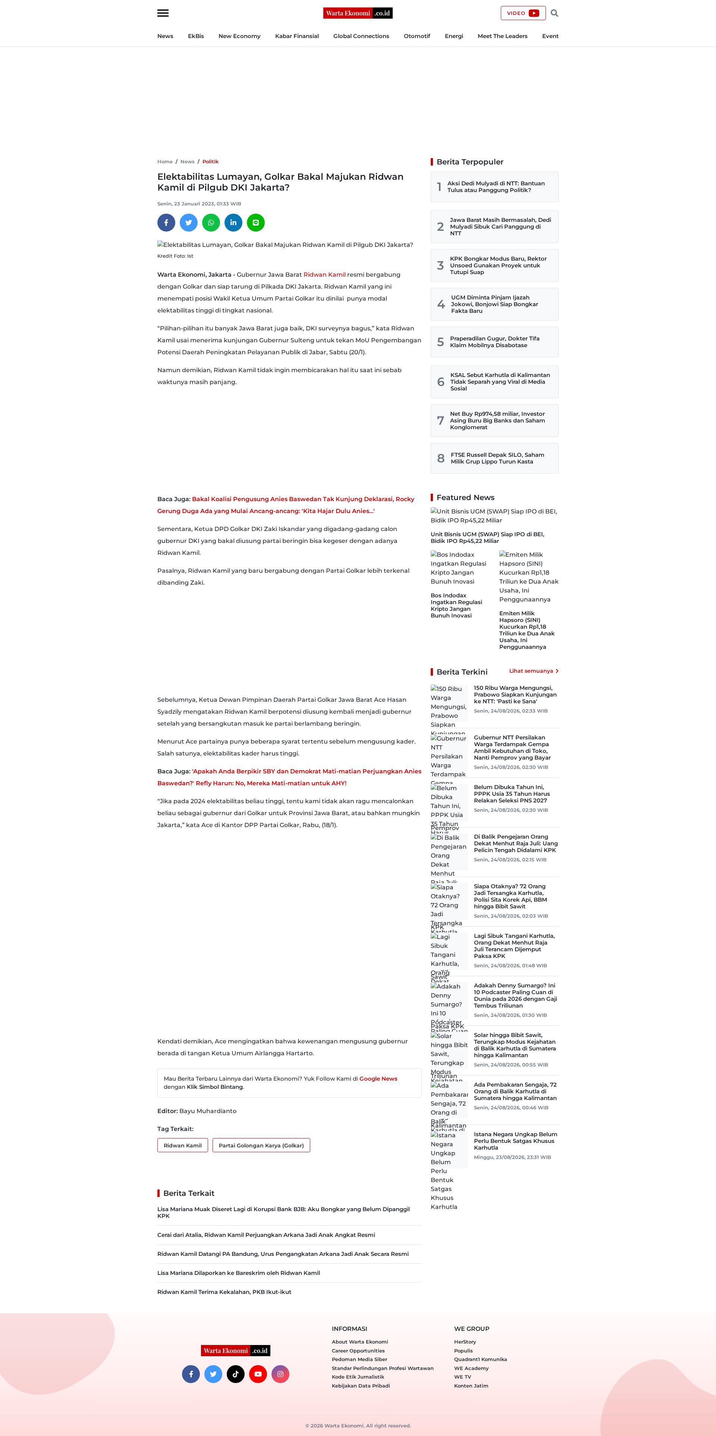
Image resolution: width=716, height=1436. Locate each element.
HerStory (465, 1342)
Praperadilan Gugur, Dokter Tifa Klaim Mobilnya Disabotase (495, 342)
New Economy (240, 36)
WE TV (462, 1377)
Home (165, 161)
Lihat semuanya (531, 670)
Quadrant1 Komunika (480, 1359)
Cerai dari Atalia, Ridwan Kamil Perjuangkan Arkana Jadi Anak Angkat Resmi (266, 1234)
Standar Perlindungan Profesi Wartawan (383, 1368)
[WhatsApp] (211, 223)
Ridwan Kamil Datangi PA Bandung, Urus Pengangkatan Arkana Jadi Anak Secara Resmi (283, 1253)
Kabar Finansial (297, 36)
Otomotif (417, 36)
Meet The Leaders (503, 36)
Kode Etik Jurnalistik (358, 1377)
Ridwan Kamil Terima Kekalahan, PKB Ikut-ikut (224, 1291)
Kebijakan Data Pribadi (361, 1386)
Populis (463, 1351)
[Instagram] (280, 1374)
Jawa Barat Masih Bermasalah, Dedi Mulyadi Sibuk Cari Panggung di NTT (500, 226)
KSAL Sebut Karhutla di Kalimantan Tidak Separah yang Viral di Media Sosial (500, 381)
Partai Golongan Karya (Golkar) (261, 1145)
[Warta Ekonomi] (358, 12)
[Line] (256, 223)
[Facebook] (166, 223)
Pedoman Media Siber (359, 1359)
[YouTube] (258, 1374)
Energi (454, 36)
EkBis (196, 36)
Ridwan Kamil (325, 274)
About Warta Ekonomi (360, 1342)
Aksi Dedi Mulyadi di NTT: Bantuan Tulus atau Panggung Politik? (496, 187)
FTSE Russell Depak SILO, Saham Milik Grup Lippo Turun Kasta (497, 458)
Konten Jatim (471, 1386)
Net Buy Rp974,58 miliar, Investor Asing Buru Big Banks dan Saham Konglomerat (497, 420)
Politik (210, 161)
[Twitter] (189, 223)
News (165, 36)
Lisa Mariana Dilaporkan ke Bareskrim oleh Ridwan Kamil (238, 1272)
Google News (378, 1078)
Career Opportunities (358, 1351)
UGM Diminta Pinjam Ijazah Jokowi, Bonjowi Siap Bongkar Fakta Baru (494, 304)
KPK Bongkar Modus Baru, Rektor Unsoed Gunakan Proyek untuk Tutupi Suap (498, 265)
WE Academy (471, 1368)
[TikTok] (236, 1374)
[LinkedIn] (233, 223)
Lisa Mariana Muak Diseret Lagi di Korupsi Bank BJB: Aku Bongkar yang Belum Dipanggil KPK (283, 1212)
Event (550, 36)
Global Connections (361, 36)
